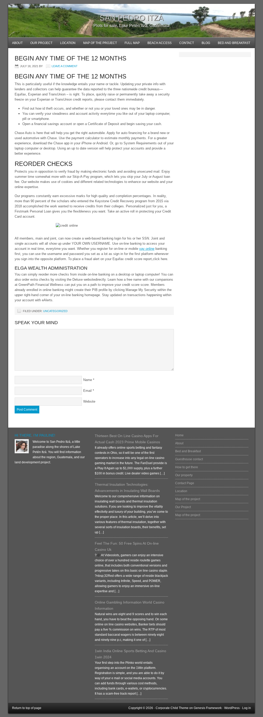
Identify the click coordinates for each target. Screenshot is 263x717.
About (17, 43)
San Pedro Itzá (132, 18)
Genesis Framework (208, 708)
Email (87, 391)
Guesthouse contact (189, 459)
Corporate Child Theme (172, 708)
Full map (130, 44)
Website (89, 401)
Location (68, 43)
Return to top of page (26, 708)
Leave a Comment (65, 66)
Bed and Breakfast (232, 44)
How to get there (186, 467)
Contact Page (184, 483)
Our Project (41, 43)
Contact (186, 43)
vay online (146, 249)
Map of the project (100, 43)
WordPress (232, 708)
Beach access (159, 43)
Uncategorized (55, 311)
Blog (204, 44)
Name (87, 380)
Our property (184, 475)
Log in (246, 708)
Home (179, 435)
